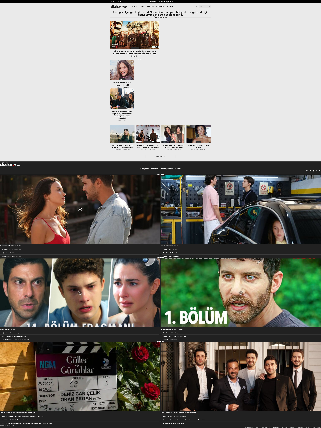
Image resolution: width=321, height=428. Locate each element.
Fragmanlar (160, 6)
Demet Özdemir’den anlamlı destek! (122, 84)
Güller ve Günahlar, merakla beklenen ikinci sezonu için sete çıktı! (18, 412)
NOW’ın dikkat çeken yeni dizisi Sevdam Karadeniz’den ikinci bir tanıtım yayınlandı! (23, 416)
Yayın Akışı (150, 6)
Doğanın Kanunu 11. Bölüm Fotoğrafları (11, 249)
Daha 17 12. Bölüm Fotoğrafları (170, 249)
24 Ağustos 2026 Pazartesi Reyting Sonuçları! (174, 416)
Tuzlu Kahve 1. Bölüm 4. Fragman (171, 333)
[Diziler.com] (118, 6)
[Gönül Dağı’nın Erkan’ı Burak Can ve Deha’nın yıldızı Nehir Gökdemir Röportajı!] (148, 134)
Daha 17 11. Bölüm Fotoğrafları (170, 253)
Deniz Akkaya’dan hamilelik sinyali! (198, 146)
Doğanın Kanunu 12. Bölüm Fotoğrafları (10, 246)
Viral (173, 142)
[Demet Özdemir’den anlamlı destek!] (122, 70)
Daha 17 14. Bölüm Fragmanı (7, 329)
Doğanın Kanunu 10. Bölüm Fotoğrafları (11, 253)
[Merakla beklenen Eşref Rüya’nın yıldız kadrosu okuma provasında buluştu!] (122, 98)
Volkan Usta (139, 59)
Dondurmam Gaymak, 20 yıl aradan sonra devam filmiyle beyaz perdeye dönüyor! (184, 419)
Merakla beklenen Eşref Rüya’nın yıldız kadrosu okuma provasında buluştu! (122, 114)
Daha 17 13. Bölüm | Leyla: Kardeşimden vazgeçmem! (15, 339)
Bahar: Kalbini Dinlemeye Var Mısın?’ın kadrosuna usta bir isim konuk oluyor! (122, 146)
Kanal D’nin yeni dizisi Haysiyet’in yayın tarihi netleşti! (15, 419)
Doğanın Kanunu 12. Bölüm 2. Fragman (11, 333)
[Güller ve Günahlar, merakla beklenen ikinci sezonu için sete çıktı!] (80, 376)
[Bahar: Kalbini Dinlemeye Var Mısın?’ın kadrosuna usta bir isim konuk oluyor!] (122, 134)
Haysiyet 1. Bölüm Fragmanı (170, 339)
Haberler (170, 6)
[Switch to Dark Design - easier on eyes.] (197, 6)
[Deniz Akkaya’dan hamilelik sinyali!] (198, 134)
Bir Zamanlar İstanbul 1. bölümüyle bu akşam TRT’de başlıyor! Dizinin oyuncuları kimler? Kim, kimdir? (135, 54)
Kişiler (142, 6)
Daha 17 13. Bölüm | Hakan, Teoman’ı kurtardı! (174, 336)
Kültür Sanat (135, 48)
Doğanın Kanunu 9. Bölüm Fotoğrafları (11, 256)
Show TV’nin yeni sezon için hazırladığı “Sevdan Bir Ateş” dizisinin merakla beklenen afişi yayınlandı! (27, 423)
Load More (159, 156)
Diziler (134, 6)
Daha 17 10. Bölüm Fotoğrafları (171, 256)
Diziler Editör (126, 87)
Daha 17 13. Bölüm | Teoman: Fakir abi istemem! (14, 336)
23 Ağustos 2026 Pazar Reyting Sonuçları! (173, 423)
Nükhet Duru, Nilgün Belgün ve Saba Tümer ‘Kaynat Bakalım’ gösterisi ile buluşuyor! (173, 146)
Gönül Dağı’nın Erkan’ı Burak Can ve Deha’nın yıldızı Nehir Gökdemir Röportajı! (147, 146)
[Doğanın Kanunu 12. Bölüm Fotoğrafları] (80, 209)
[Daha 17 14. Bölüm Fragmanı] (80, 292)
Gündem (122, 79)
